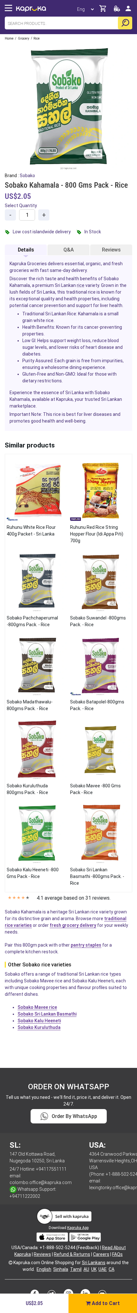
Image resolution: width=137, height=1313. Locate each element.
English (44, 1269)
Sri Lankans (93, 1262)
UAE (102, 1269)
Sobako (27, 175)
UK (94, 1269)
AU (86, 1269)
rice (80, 285)
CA (111, 1269)
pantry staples (86, 945)
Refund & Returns (72, 1254)
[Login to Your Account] (128, 11)
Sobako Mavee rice (37, 1007)
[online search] (125, 23)
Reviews (111, 250)
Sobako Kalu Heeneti (39, 1020)
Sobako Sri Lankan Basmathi (47, 1014)
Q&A (68, 250)
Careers (101, 1254)
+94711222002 (25, 1196)
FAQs (117, 1254)
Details (26, 250)
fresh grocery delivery (73, 925)
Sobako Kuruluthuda (39, 1027)
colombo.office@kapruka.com (41, 1182)
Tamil (76, 1269)
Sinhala (60, 1269)
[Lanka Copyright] (10, 1262)
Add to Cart (105, 1303)
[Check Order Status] (117, 10)
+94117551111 (51, 1169)
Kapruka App (78, 1228)
